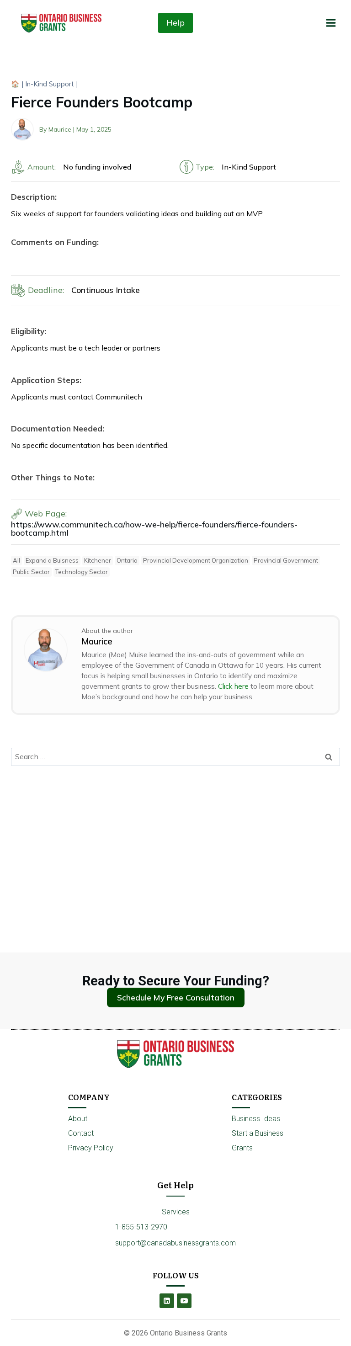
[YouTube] (184, 1300)
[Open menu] (330, 23)
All (16, 560)
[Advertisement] (175, 841)
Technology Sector (81, 571)
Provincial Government (286, 560)
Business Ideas (256, 1118)
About (77, 1118)
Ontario (127, 560)
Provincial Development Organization (195, 560)
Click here (233, 686)
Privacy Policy (90, 1148)
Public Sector (31, 571)
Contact (81, 1133)
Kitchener (97, 560)
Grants (242, 1148)
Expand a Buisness (52, 560)
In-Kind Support (49, 84)
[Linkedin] (167, 1300)
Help (175, 22)
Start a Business (257, 1133)
